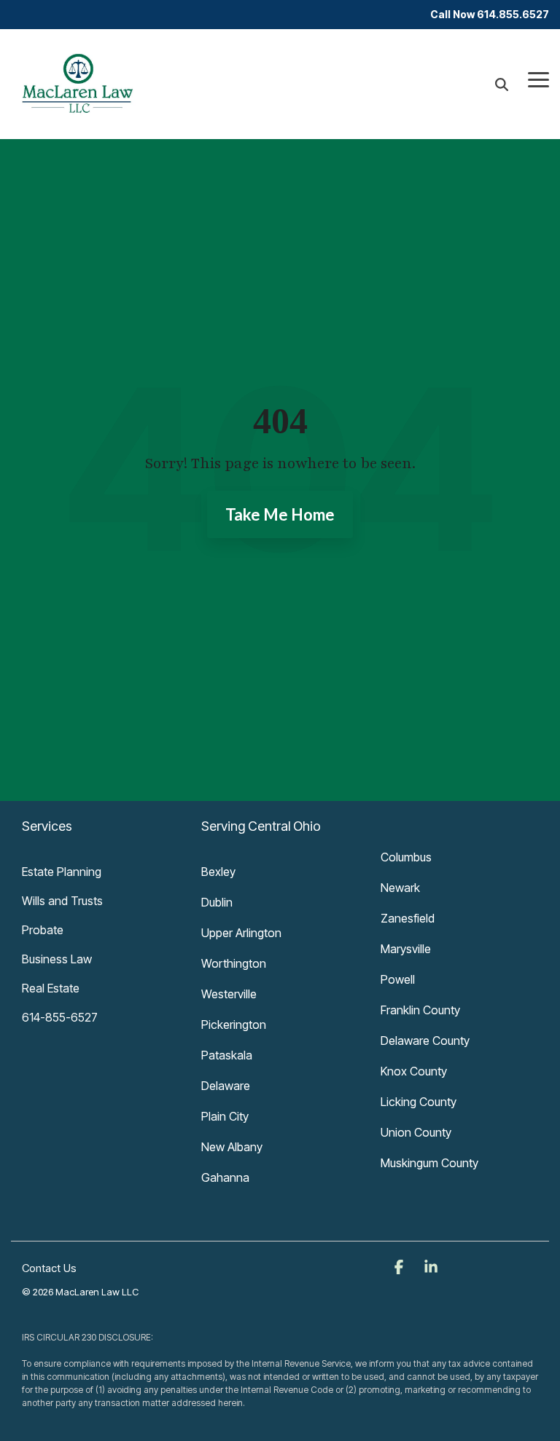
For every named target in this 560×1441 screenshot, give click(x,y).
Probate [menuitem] (42, 930)
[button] (538, 78)
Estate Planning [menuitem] (61, 871)
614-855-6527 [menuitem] (60, 1017)
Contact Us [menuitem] (49, 1268)
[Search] (501, 84)
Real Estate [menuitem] (50, 988)
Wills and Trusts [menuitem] (62, 900)
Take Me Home (280, 514)
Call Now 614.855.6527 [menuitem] (489, 14)
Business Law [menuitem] (57, 959)
